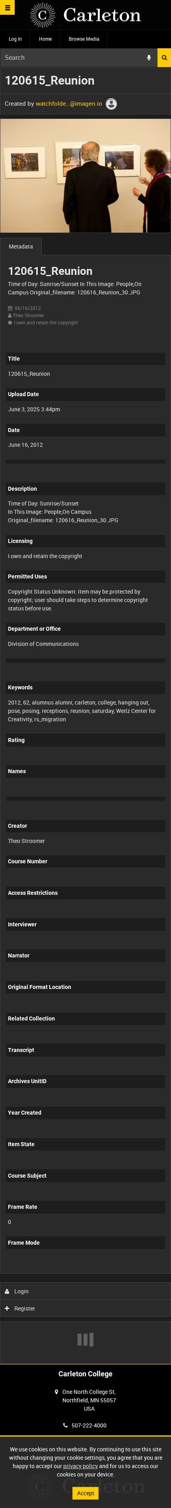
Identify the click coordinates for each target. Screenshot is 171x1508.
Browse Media (84, 39)
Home (45, 39)
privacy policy (80, 1466)
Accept (85, 1493)
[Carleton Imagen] (85, 15)
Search (164, 57)
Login (21, 1291)
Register (24, 1308)
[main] (85, 715)
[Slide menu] (7, 7)
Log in (15, 39)
